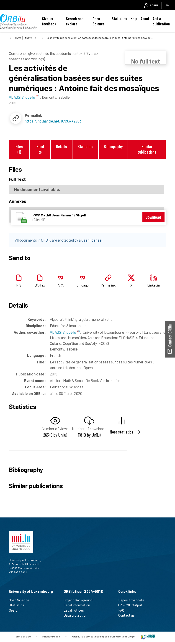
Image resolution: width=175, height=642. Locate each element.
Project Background (78, 600)
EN (167, 5)
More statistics (121, 431)
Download (153, 217)
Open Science (99, 21)
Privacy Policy (51, 636)
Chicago (83, 285)
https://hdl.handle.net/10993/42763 (53, 121)
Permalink (108, 285)
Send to (40, 149)
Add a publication (161, 21)
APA (61, 285)
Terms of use (22, 636)
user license (91, 240)
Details (61, 146)
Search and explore (74, 21)
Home (28, 37)
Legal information (77, 605)
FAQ (121, 610)
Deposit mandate (131, 600)
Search (14, 610)
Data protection (75, 615)
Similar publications (146, 149)
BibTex (40, 285)
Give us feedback (49, 21)
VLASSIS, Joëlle (63, 332)
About (145, 18)
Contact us (126, 615)
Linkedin (153, 285)
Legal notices (74, 610)
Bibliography (113, 146)
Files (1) (19, 149)
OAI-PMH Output (130, 605)
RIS (18, 285)
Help (134, 18)
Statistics (119, 18)
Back (18, 37)
